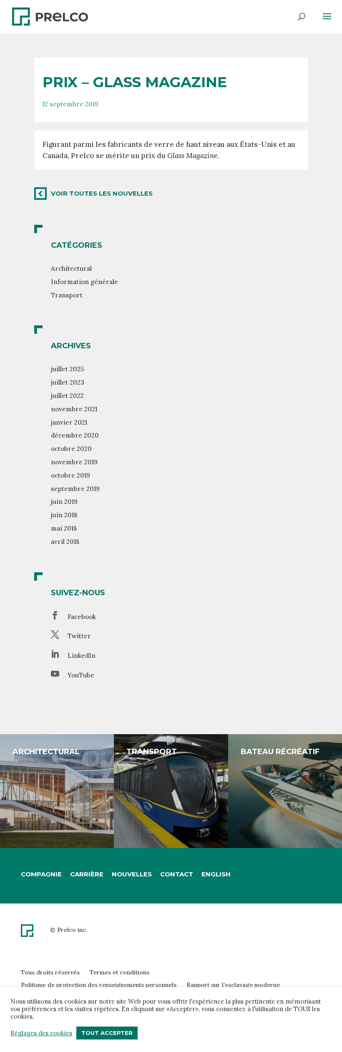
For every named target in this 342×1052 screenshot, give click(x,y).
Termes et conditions (119, 972)
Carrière (86, 874)
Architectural (71, 268)
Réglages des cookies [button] (41, 1033)
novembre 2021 (74, 409)
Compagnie (41, 874)
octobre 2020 (71, 449)
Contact (176, 874)
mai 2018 (64, 528)
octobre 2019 (70, 475)
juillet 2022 (67, 396)
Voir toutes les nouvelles (102, 193)
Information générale (84, 282)
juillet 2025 (67, 369)
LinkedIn (82, 655)
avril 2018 (65, 542)
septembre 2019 (75, 489)
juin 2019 (64, 502)
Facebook (82, 617)
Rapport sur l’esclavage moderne (233, 985)
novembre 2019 (74, 462)
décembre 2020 (75, 435)
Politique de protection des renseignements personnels (98, 985)
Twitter (79, 636)
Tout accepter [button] (107, 1032)
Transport (67, 295)
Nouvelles (132, 874)
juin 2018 (64, 515)
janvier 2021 (69, 422)
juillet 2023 (67, 382)
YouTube (81, 675)
